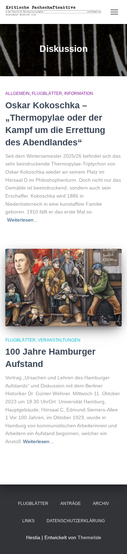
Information (78, 93)
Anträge (70, 503)
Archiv (101, 503)
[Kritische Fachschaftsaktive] (56, 12)
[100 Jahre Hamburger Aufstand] (63, 287)
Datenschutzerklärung (76, 520)
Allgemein (17, 93)
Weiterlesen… (22, 220)
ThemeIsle (89, 537)
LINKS (28, 520)
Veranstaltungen (59, 340)
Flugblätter (47, 93)
